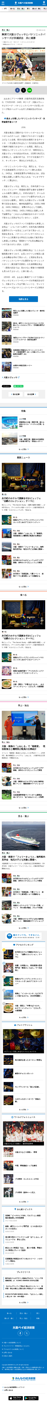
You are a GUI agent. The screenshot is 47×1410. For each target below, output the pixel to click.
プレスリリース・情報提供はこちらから (16, 1346)
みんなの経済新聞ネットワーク (23, 1379)
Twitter (26, 1333)
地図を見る (23, 299)
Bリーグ (16, 42)
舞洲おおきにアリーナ (9, 44)
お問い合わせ (7, 1352)
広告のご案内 (7, 1356)
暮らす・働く (36, 8)
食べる (12, 8)
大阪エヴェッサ (7, 42)
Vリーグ (20, 44)
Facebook (20, 1333)
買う (28, 8)
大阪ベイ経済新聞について (12, 1342)
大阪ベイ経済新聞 (23, 3)
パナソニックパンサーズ (27, 42)
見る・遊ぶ (20, 8)
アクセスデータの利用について (13, 1349)
